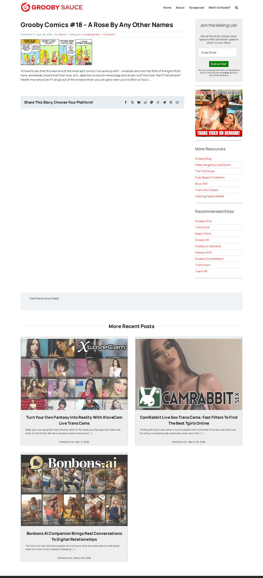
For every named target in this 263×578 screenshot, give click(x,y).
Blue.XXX (201, 184)
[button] (236, 7)
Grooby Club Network (209, 259)
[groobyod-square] (218, 91)
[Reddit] (145, 102)
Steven (62, 34)
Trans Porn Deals (206, 190)
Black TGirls (203, 234)
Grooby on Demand (208, 246)
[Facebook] (126, 102)
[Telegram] (164, 102)
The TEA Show (205, 171)
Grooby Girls (203, 221)
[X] (132, 102)
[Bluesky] (139, 102)
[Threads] (171, 102)
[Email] (177, 102)
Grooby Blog (203, 159)
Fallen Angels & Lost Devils (212, 165)
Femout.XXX (203, 252)
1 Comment (109, 34)
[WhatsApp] (158, 102)
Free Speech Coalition (210, 177)
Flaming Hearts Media (209, 196)
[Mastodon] (151, 102)
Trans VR (201, 271)
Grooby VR (202, 240)
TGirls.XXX (202, 227)
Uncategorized (91, 34)
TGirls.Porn (202, 265)
